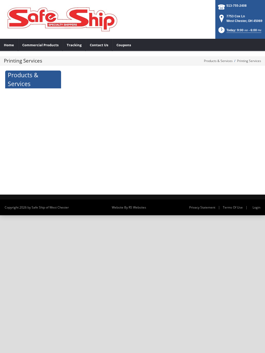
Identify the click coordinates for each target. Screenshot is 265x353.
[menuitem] (9, 45)
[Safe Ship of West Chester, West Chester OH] (62, 18)
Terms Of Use (233, 207)
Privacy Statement (202, 207)
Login (256, 207)
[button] (239, 31)
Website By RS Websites (129, 207)
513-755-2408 (236, 5)
